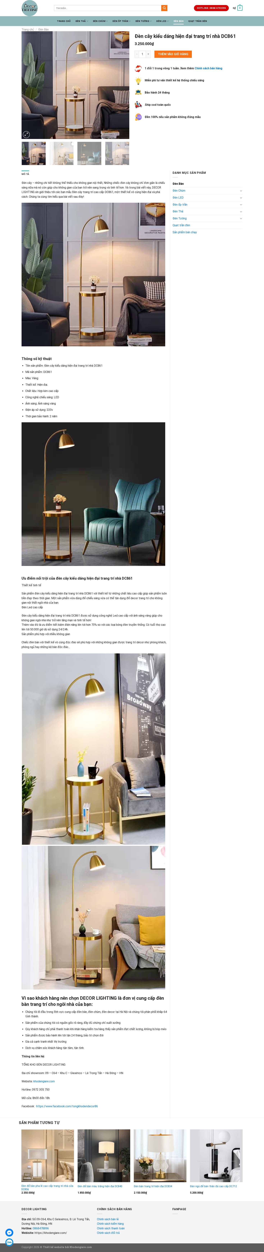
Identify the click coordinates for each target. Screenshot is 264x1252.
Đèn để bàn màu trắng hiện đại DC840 (100, 1186)
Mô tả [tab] (25, 174)
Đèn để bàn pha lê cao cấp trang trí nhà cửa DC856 (47, 1187)
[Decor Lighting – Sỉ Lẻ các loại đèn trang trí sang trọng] (35, 8)
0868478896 (41, 1228)
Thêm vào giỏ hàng (173, 54)
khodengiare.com (44, 1081)
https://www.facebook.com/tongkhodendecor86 (67, 1106)
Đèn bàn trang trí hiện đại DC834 (153, 1186)
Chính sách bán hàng (208, 68)
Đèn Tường (142, 21)
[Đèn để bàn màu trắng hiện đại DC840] (104, 1155)
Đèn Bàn (178, 21)
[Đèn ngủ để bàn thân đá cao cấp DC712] (216, 1155)
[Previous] (28, 85)
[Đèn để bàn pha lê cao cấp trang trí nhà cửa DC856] (47, 1155)
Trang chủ (64, 21)
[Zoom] (26, 134)
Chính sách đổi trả (108, 1233)
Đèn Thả (80, 21)
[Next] (122, 85)
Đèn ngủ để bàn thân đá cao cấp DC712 (213, 1186)
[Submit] (164, 8)
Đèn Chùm (99, 21)
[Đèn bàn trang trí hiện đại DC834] (160, 1155)
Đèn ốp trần (120, 21)
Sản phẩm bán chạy (185, 232)
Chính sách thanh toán (111, 1228)
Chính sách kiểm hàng (110, 1223)
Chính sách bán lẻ (108, 1219)
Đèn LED (161, 21)
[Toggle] (241, 191)
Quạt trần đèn (197, 21)
